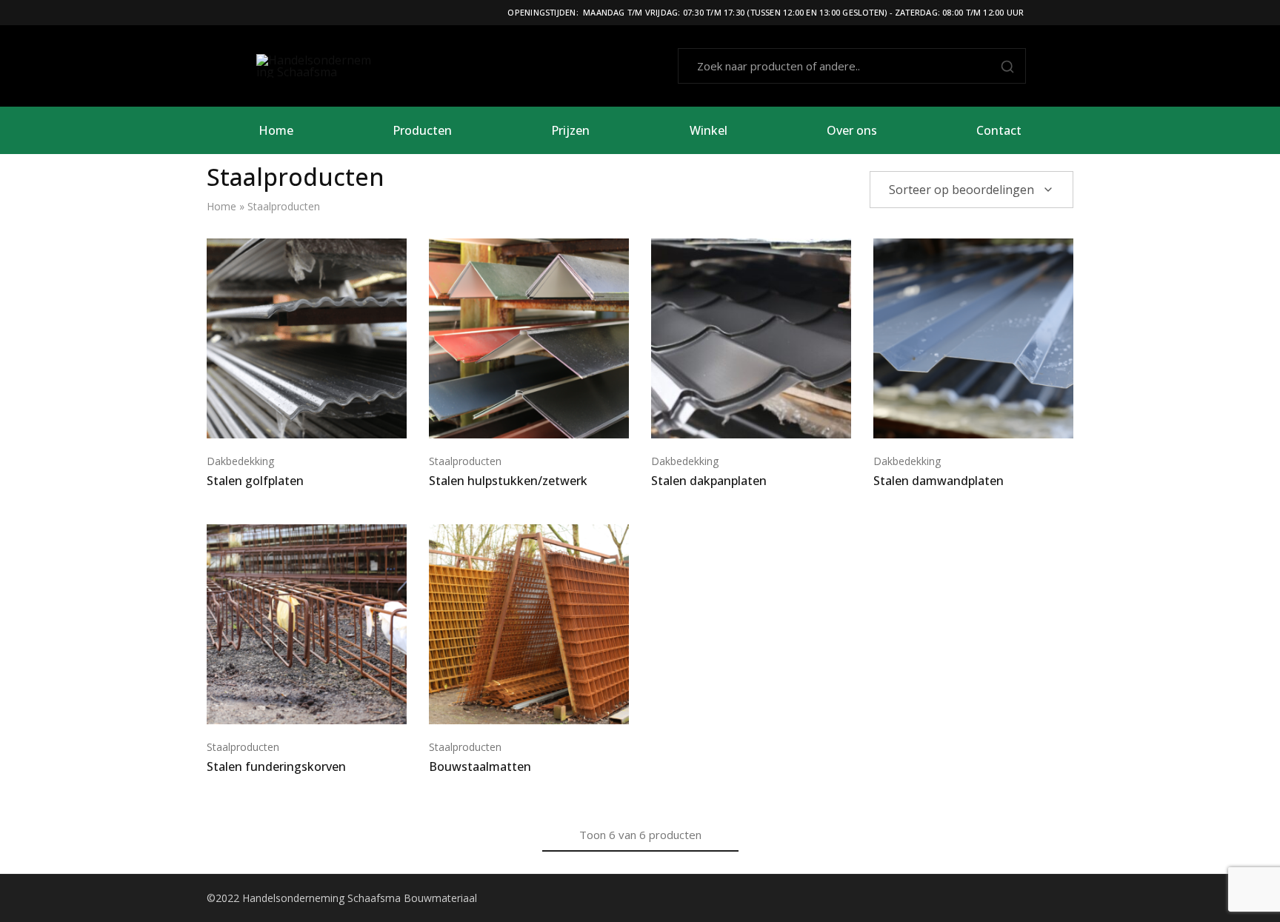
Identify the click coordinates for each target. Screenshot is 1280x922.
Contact (998, 130)
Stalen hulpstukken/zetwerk (508, 480)
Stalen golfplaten (255, 480)
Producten (422, 130)
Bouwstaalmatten (480, 766)
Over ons (852, 130)
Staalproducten (465, 461)
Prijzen (570, 130)
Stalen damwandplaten (938, 480)
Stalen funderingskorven (276, 766)
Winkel (708, 130)
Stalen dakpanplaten (709, 480)
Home (276, 130)
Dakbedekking (240, 461)
